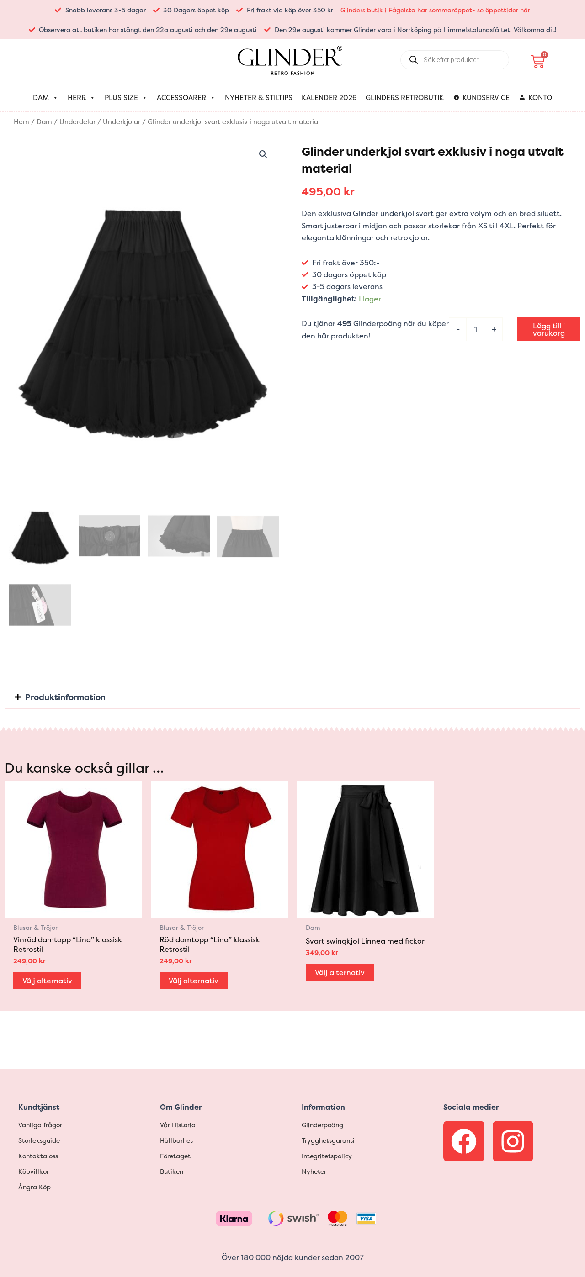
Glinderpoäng (322, 1124)
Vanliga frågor (40, 1124)
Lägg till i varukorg (549, 329)
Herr (77, 97)
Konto (540, 97)
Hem (21, 122)
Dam (41, 97)
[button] (263, 154)
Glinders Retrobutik (405, 97)
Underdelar (77, 122)
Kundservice (486, 97)
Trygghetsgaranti (328, 1140)
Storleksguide (39, 1140)
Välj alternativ (47, 981)
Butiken (171, 1171)
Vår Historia (178, 1124)
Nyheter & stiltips (258, 97)
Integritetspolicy (327, 1155)
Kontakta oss (38, 1155)
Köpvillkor (33, 1171)
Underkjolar (121, 122)
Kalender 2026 (329, 97)
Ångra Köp (34, 1186)
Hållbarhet (176, 1140)
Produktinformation (65, 697)
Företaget (175, 1155)
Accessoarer (181, 97)
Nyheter (314, 1171)
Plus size (121, 97)
